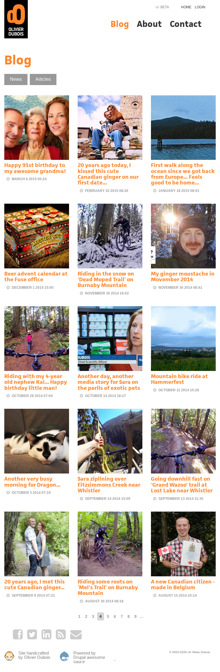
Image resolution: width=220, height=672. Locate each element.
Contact (186, 24)
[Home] (16, 18)
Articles (43, 79)
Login (200, 7)
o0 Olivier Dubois (199, 652)
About (149, 24)
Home (186, 7)
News (16, 79)
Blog (120, 24)
